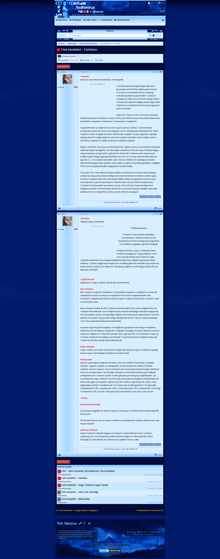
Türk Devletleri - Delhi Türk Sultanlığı (79, 492)
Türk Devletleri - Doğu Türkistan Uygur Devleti (84, 485)
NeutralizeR (127, 545)
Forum (62, 43)
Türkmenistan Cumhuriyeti (148, 510)
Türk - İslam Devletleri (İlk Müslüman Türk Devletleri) (88, 471)
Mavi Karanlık (69, 531)
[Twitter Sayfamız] (89, 524)
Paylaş (151, 196)
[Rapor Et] (59, 208)
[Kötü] (80, 56)
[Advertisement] (97, 99)
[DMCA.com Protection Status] (110, 552)
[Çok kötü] (77, 56)
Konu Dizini (132, 532)
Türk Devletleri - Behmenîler (75, 499)
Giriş (162, 3)
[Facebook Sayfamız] (84, 524)
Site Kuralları (143, 532)
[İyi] (86, 56)
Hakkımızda (139, 534)
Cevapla (159, 208)
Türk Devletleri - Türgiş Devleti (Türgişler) (78, 510)
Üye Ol (152, 3)
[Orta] (83, 56)
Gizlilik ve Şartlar (155, 532)
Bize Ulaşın (150, 534)
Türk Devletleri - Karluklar (74, 478)
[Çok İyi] (89, 56)
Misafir (162, 11)
